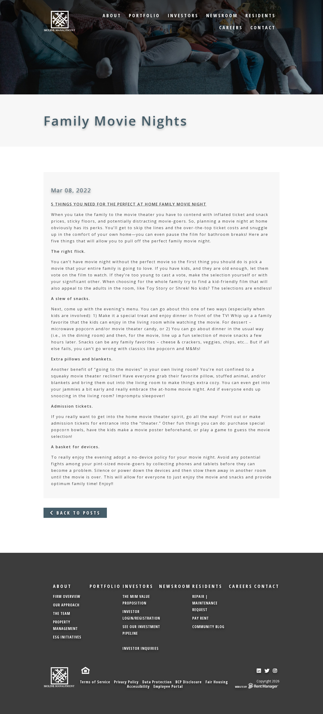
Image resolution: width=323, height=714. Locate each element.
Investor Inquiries (140, 648)
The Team (61, 613)
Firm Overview (66, 596)
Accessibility (138, 686)
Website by (241, 687)
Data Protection (157, 682)
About (112, 15)
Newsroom (222, 15)
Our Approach (66, 605)
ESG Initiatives (67, 637)
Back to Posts (77, 513)
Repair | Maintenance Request (205, 603)
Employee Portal (168, 686)
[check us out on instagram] (275, 670)
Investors (183, 15)
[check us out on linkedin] (259, 670)
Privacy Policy (126, 682)
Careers (231, 27)
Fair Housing (216, 682)
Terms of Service (95, 682)
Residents (260, 15)
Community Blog (208, 626)
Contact (263, 27)
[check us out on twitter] (268, 670)
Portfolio (144, 15)
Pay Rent (200, 618)
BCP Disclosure (188, 682)
